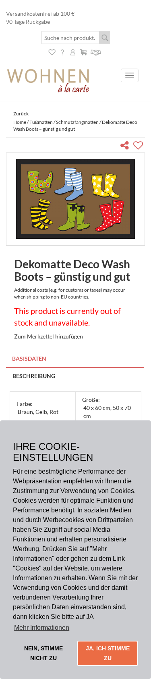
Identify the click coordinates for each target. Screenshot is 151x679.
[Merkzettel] (52, 51)
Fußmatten (41, 122)
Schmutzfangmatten (77, 122)
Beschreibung (33, 375)
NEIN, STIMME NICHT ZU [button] (43, 653)
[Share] (126, 146)
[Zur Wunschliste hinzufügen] (139, 146)
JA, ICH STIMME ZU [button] (108, 653)
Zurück (21, 114)
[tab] (75, 359)
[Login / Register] (73, 51)
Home (19, 122)
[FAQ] (62, 51)
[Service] (96, 51)
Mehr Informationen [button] (41, 627)
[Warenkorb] (83, 51)
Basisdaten (29, 358)
